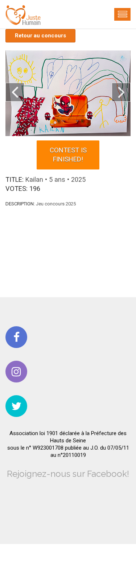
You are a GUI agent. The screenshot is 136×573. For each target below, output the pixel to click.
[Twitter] (16, 406)
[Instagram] (16, 371)
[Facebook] (16, 337)
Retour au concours (40, 35)
